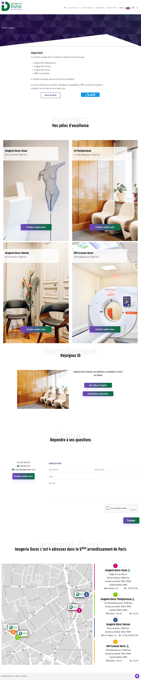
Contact (121, 8)
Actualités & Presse (112, 8)
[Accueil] (12, 10)
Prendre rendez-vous (36, 227)
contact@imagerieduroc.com (25, 470)
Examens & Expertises (87, 8)
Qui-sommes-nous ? (73, 8)
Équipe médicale (100, 8)
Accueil (4, 28)
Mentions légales (21, 676)
